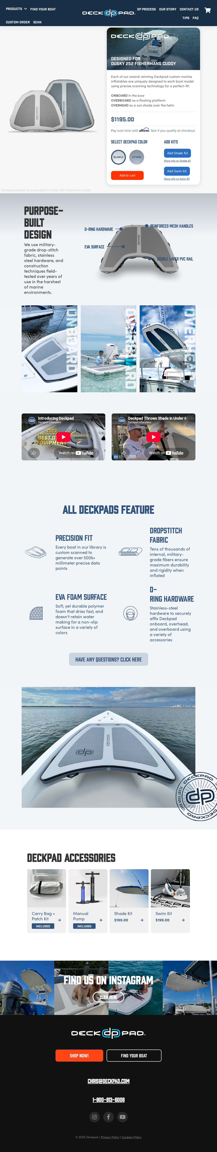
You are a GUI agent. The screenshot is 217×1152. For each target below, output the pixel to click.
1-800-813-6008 (109, 1099)
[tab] (118, 157)
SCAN (37, 22)
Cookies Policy (131, 1137)
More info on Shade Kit (177, 160)
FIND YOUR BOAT (43, 9)
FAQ (196, 18)
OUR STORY (167, 9)
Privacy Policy (110, 1137)
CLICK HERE (108, 996)
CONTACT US (189, 9)
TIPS (185, 18)
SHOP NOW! (79, 1055)
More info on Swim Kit (177, 178)
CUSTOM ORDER (18, 22)
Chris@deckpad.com (108, 1080)
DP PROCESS (146, 9)
